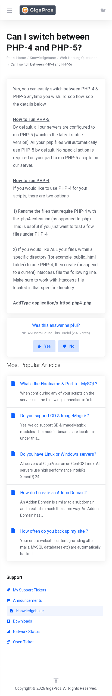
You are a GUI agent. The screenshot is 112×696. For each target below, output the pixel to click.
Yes (47, 346)
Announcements (27, 600)
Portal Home (16, 58)
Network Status (26, 631)
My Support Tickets (29, 590)
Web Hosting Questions (78, 58)
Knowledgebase (43, 58)
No (71, 346)
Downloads (22, 621)
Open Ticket (23, 642)
